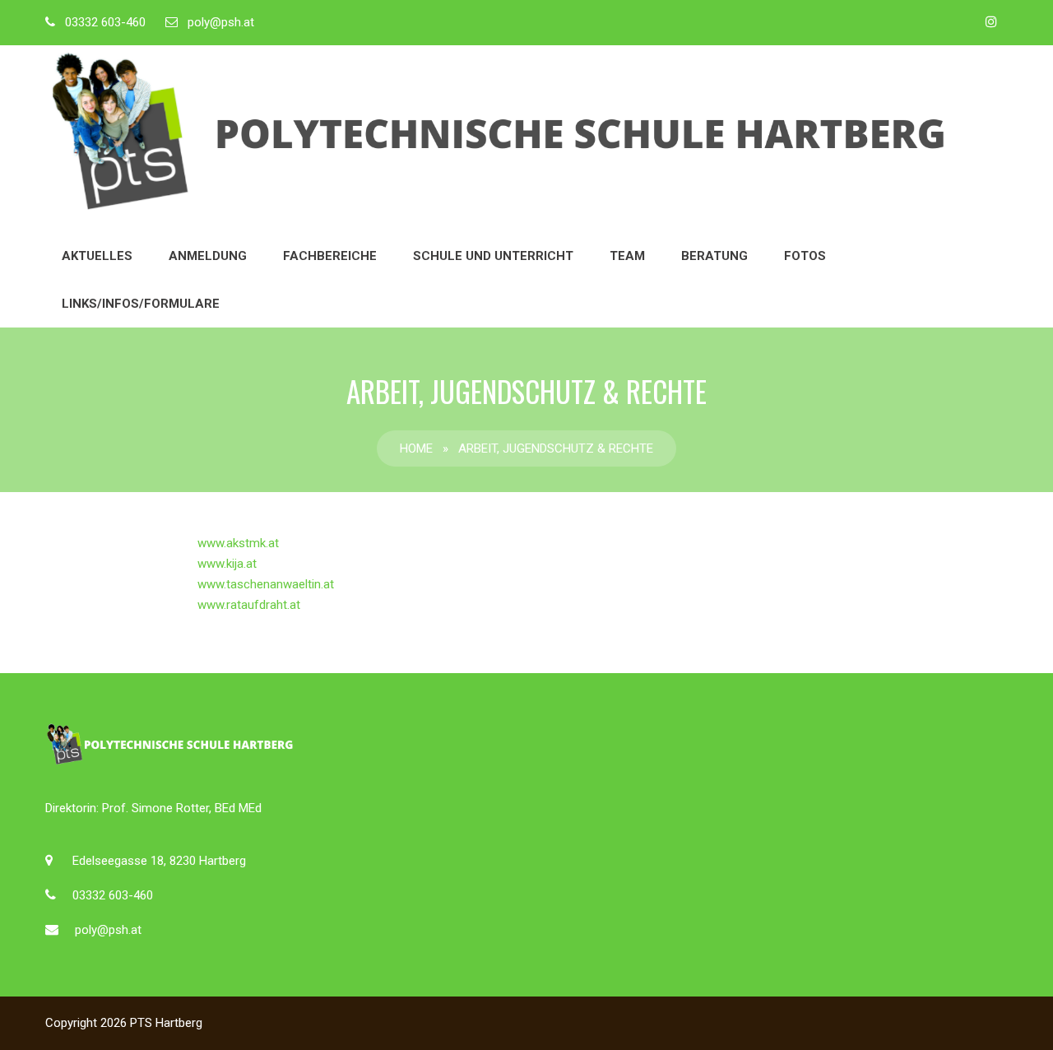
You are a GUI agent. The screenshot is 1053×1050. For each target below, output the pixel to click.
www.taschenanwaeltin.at (265, 584)
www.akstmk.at (238, 543)
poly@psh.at (221, 22)
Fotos (805, 256)
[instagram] (991, 21)
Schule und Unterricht (493, 256)
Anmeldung (208, 256)
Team (627, 256)
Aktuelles (97, 256)
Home (416, 448)
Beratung (714, 256)
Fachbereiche (330, 256)
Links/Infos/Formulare (141, 303)
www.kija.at (227, 563)
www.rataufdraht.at (248, 604)
